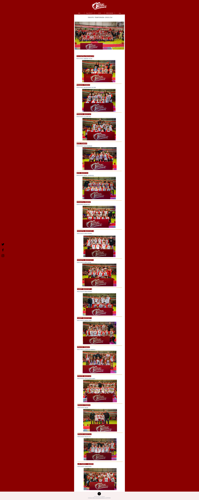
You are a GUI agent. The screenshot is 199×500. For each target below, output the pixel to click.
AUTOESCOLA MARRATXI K (89, 349)
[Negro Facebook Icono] (3, 250)
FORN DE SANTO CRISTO (90, 378)
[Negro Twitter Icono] (3, 244)
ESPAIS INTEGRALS (88, 233)
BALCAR (86, 407)
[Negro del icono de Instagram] (3, 255)
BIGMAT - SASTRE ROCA (89, 175)
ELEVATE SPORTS (88, 466)
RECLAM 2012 (87, 204)
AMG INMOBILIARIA (88, 146)
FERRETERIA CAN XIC (88, 58)
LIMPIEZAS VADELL (88, 320)
